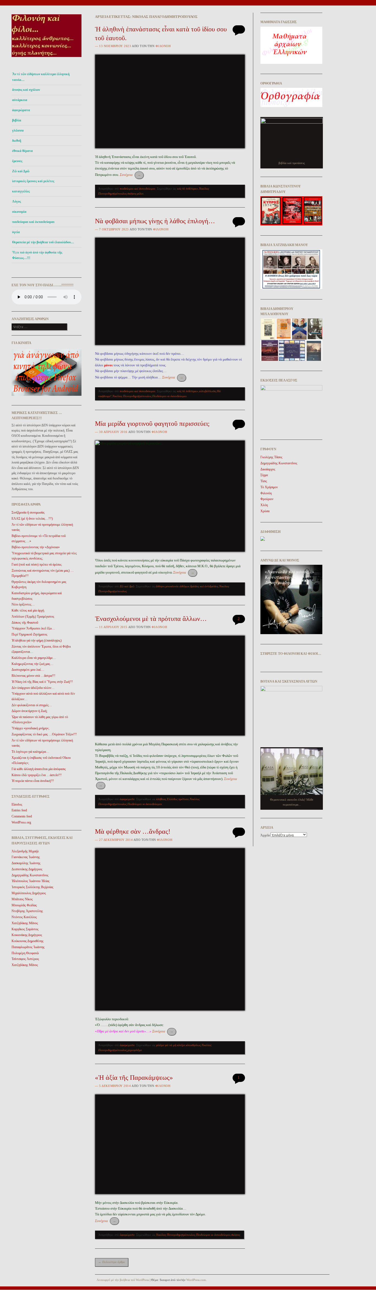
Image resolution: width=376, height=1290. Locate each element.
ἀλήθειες (161, 799)
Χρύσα (264, 511)
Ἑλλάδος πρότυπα (178, 799)
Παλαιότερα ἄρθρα (111, 1262)
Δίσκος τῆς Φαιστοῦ (25, 622)
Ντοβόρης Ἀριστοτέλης (27, 911)
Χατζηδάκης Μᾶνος (25, 923)
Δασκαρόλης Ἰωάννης (26, 863)
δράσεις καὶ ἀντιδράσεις (204, 586)
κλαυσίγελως (193, 1045)
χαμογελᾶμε (134, 1050)
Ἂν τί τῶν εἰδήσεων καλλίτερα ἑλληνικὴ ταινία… (41, 76)
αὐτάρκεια (19, 100)
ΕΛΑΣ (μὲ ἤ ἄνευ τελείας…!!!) (32, 518)
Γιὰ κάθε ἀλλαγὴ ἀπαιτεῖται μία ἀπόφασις (39, 769)
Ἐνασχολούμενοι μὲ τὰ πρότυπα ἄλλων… (151, 618)
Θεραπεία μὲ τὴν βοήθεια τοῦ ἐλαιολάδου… (43, 242)
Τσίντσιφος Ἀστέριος (25, 959)
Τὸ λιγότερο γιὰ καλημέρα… (30, 752)
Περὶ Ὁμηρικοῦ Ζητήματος (29, 634)
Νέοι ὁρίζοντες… (23, 604)
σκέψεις (131, 193)
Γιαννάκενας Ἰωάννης (26, 857)
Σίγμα (264, 475)
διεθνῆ (16, 141)
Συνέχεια (130, 175)
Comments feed (22, 816)
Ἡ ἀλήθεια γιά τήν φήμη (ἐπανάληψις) (37, 640)
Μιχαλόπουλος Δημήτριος (29, 893)
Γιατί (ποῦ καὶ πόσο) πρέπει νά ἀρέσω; (37, 564)
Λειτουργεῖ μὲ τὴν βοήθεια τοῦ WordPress (123, 1279)
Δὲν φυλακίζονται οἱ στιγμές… (32, 705)
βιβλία (16, 120)
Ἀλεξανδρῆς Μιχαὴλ (25, 851)
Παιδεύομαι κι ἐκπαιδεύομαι (169, 396)
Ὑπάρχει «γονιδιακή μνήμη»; (30, 728)
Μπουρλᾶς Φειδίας (24, 905)
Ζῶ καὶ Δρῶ (20, 171)
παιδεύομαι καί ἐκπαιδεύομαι (33, 222)
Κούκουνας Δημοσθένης (27, 941)
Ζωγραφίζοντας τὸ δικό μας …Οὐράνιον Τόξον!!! (44, 734)
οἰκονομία (19, 212)
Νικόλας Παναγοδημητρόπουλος (131, 396)
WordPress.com (196, 1279)
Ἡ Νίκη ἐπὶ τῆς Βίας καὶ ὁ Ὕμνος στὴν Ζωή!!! (42, 682)
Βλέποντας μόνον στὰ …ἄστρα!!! (33, 676)
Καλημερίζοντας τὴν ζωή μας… (32, 664)
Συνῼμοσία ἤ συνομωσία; (28, 512)
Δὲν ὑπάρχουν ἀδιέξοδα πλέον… (33, 688)
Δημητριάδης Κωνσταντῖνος (30, 875)
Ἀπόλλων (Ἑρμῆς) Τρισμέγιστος (33, 616)
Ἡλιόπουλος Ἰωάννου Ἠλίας (31, 881)
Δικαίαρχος (267, 469)
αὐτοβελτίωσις (207, 391)
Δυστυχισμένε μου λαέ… (28, 670)
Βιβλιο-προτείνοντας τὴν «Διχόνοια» (36, 547)
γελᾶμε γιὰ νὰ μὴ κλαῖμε (170, 1045)
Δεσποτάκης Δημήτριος (27, 869)
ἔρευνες (17, 161)
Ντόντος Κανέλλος (24, 917)
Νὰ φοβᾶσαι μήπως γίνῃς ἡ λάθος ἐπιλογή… (155, 221)
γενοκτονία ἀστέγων (177, 586)
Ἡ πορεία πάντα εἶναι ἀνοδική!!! (33, 781)
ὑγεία (16, 232)
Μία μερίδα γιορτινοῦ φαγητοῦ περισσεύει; (152, 423)
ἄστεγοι (160, 586)
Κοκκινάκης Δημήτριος (27, 935)
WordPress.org (21, 822)
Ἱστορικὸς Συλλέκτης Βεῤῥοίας (32, 887)
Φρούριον (266, 499)
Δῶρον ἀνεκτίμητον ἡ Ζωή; (29, 711)
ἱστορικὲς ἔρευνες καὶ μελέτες (33, 181)
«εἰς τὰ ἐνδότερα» (187, 188)
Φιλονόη (163, 46)
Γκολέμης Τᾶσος (271, 457)
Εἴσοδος (17, 804)
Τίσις (263, 481)
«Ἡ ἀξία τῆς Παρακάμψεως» (134, 1077)
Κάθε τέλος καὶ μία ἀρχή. (28, 610)
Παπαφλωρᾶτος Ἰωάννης (28, 947)
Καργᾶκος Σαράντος (25, 929)
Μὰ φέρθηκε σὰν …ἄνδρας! (132, 831)
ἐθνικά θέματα (22, 151)
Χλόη (264, 505)
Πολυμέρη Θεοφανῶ (25, 953)
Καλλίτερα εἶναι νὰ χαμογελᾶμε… (34, 658)
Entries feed (19, 810)
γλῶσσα (18, 130)
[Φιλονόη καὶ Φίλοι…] (46, 58)
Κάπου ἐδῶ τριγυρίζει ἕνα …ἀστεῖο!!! (37, 775)
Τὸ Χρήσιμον (269, 487)
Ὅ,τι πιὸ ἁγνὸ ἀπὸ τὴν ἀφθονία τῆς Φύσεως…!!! (37, 255)
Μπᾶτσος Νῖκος (22, 899)
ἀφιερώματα (21, 110)
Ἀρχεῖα (265, 835)
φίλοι (140, 193)
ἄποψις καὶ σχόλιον (26, 90)
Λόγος (16, 201)
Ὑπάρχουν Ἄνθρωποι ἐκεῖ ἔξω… (33, 628)
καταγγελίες (21, 191)
